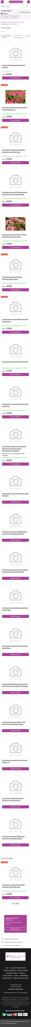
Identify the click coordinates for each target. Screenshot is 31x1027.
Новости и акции (22, 970)
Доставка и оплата (12, 973)
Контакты (22, 973)
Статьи (16, 975)
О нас (7, 968)
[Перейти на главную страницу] (6, 6)
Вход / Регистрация (15, 2)
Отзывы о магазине (9, 970)
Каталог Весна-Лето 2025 (18, 968)
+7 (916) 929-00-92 (15, 986)
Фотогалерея (24, 975)
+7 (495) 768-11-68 (15, 985)
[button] (13, 903)
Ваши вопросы (7, 978)
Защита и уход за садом (20, 978)
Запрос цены (15, 502)
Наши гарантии (8, 975)
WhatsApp (4, 13)
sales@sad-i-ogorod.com (15, 989)
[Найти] (28, 1)
